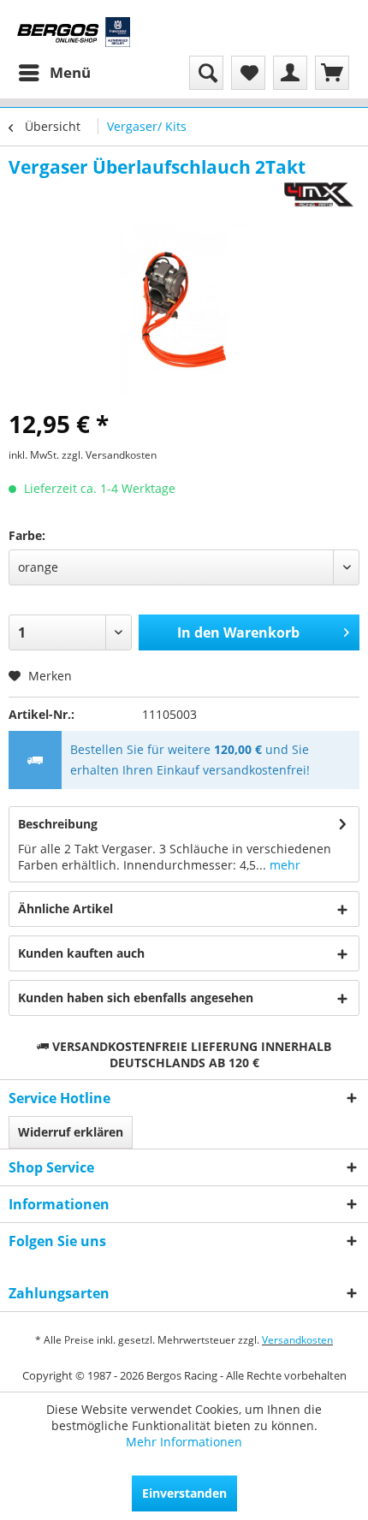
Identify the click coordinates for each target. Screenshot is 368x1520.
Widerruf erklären (70, 1132)
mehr (283, 865)
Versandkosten (297, 1340)
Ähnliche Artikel (65, 908)
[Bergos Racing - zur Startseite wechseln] (73, 32)
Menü (70, 72)
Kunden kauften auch (81, 953)
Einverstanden (184, 1493)
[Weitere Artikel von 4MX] (318, 194)
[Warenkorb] (332, 73)
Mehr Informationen (184, 1442)
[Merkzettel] (248, 73)
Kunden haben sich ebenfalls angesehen (135, 997)
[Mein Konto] (290, 73)
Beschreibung (58, 824)
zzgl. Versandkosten (109, 455)
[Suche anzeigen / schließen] (206, 73)
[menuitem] (54, 73)
